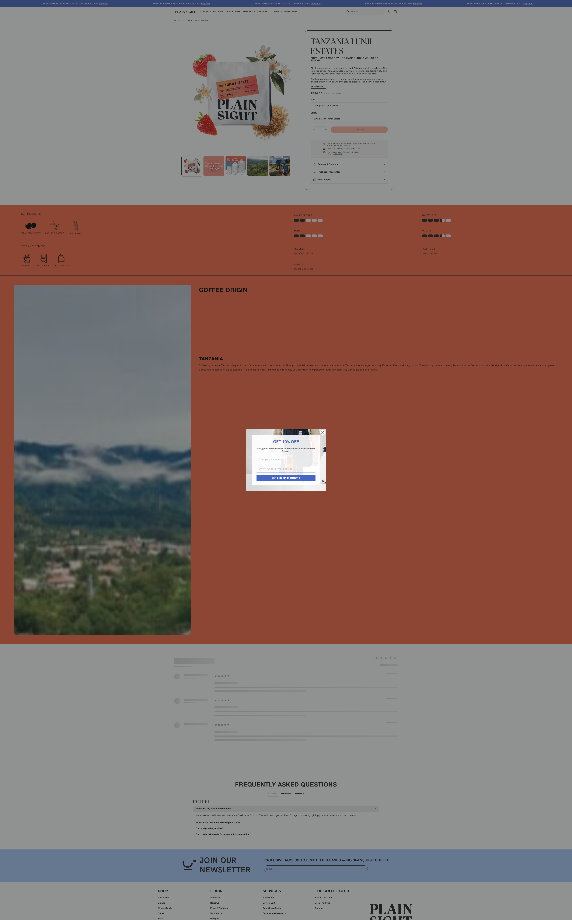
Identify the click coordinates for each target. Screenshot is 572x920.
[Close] (322, 432)
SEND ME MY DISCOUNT (286, 478)
